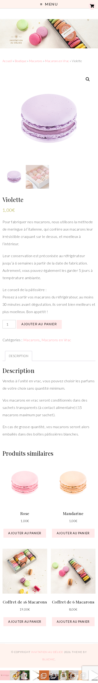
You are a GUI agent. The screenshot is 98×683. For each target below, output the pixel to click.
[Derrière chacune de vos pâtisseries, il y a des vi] (54, 675)
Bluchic (48, 659)
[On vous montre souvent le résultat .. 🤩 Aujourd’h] (93, 675)
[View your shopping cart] (92, 6)
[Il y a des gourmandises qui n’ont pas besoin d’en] (15, 675)
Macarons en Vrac (57, 61)
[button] (88, 79)
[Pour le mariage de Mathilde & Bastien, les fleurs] (24, 675)
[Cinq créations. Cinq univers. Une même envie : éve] (34, 675)
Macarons (36, 61)
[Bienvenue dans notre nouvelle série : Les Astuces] (83, 675)
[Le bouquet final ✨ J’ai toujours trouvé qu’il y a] (5, 675)
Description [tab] (18, 356)
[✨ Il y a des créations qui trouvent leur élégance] (64, 675)
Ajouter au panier (39, 324)
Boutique (21, 61)
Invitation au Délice (47, 651)
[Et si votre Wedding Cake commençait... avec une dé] (44, 675)
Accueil (7, 61)
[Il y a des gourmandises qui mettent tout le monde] (73, 675)
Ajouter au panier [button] (24, 533)
